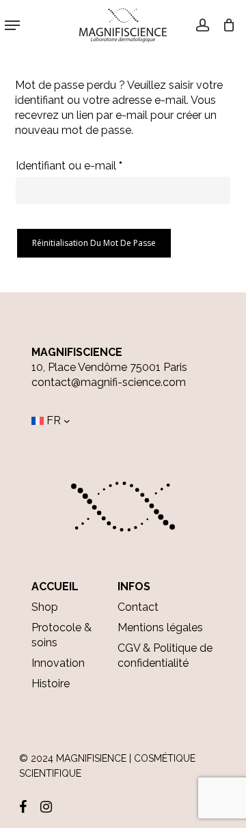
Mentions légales (160, 627)
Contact (138, 607)
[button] (12, 25)
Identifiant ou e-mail (97, 165)
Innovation (58, 663)
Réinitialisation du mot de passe (94, 243)
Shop (44, 607)
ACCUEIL (55, 586)
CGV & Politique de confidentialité (165, 655)
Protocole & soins (61, 635)
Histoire (50, 683)
